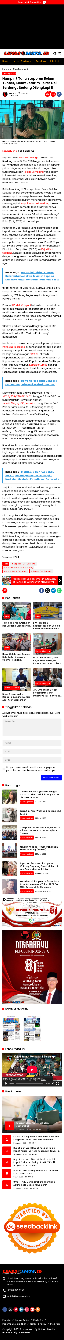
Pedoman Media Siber (14, 1323)
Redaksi (12, 93)
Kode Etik (38, 1320)
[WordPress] (21, 1309)
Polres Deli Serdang (13, 347)
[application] (32, 1069)
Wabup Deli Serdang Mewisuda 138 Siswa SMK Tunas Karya (35, 1172)
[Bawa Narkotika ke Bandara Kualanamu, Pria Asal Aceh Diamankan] (16, 679)
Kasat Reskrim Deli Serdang (19, 567)
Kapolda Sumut (38, 364)
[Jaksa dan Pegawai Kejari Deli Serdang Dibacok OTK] (16, 611)
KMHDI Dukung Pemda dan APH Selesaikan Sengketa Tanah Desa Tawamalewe (36, 1138)
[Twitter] (47, 590)
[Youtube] (32, 1309)
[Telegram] (53, 590)
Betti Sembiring (28, 157)
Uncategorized (9, 73)
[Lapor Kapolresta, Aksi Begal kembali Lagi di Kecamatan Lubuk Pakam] (47, 644)
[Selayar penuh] (57, 1083)
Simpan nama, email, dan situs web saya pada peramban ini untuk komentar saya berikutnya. (30, 769)
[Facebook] (41, 590)
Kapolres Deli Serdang (24, 563)
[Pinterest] (15, 1309)
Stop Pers (55, 1323)
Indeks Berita (22, 1320)
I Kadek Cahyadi (21, 305)
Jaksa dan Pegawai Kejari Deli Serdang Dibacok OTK (16, 624)
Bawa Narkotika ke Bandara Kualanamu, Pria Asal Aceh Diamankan (16, 697)
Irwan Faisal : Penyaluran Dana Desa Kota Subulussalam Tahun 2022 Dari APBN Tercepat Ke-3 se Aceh (39, 884)
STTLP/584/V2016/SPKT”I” (17, 396)
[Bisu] (52, 1083)
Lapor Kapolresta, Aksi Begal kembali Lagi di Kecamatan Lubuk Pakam (47, 660)
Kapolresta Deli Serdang (35, 203)
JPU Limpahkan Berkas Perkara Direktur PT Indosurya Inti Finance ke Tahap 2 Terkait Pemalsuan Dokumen (46, 692)
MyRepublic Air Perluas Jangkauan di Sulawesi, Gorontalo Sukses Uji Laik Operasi (40, 830)
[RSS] (37, 1309)
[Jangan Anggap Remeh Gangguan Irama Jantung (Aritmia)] (9, 850)
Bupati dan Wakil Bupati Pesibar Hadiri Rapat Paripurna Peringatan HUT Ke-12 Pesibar (34, 1161)
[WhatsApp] (59, 590)
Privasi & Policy (38, 1323)
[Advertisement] (32, 26)
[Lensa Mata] (26, 53)
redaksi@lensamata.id (18, 1296)
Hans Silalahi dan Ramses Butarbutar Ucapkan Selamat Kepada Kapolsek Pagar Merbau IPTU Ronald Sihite (16, 657)
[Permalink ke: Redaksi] (5, 94)
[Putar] (6, 1083)
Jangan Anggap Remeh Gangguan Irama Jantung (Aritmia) (39, 848)
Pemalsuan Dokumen (16, 571)
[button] (55, 53)
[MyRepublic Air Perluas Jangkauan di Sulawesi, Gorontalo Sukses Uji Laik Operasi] (9, 832)
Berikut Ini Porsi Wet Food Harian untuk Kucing (40, 812)
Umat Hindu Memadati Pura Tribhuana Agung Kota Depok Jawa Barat (34, 1183)
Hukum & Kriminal (42, 651)
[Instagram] (26, 1309)
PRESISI (34, 354)
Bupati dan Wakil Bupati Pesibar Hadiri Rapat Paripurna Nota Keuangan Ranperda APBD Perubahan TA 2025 (36, 1149)
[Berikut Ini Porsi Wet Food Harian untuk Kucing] (9, 815)
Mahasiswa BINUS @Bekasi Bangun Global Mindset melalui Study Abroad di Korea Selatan (40, 794)
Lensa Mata (9, 151)
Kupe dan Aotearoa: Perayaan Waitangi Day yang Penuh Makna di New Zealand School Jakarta (39, 866)
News (7, 616)
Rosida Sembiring (34, 172)
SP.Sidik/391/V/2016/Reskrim (18, 403)
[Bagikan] (59, 94)
